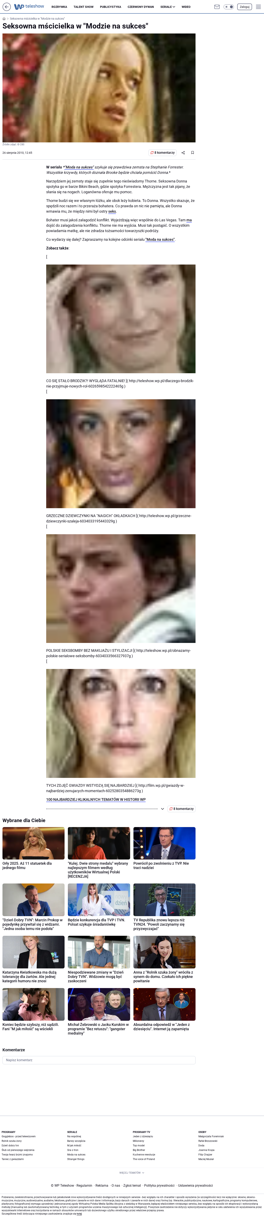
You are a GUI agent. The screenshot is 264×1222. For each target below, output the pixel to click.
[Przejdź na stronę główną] (6, 10)
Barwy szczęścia (76, 1141)
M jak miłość (74, 1145)
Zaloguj (244, 6)
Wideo (186, 6)
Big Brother (139, 1150)
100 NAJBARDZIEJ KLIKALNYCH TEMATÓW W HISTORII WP (96, 799)
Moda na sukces (76, 1154)
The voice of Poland (144, 1159)
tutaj (79, 1213)
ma (189, 220)
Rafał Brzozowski (207, 1141)
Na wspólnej (74, 1136)
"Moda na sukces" (79, 167)
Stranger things (75, 1159)
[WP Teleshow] (33, 7)
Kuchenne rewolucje (144, 1154)
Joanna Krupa (206, 1150)
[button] (229, 6)
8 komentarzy (164, 153)
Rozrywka (59, 6)
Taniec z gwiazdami (13, 1159)
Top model (139, 1145)
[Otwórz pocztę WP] (217, 7)
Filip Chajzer (205, 1154)
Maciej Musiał (206, 1159)
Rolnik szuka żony (12, 1141)
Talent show (83, 6)
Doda (201, 1145)
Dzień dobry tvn (10, 1145)
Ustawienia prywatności (195, 1185)
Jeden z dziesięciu (143, 1136)
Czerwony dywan (141, 6)
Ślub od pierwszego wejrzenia (18, 1150)
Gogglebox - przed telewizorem (19, 1136)
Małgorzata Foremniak (211, 1136)
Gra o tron (72, 1150)
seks (112, 211)
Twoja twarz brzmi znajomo (17, 1154)
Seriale (166, 6)
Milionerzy (138, 1141)
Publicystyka (110, 6)
